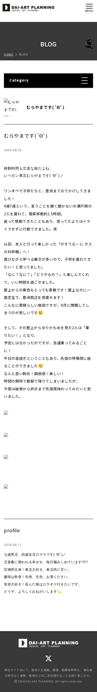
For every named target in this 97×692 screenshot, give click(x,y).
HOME (8, 54)
